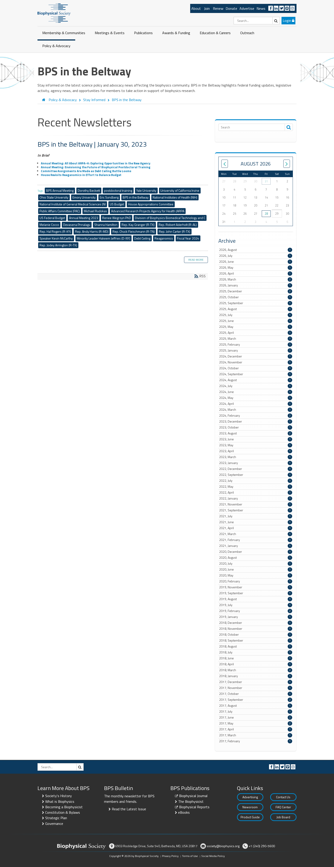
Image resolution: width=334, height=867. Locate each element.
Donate (231, 8)
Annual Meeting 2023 (83, 217)
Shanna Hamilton (105, 224)
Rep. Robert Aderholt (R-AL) (178, 224)
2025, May (255, 327)
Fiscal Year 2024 (188, 238)
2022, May (255, 486)
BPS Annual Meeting (60, 190)
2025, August (255, 309)
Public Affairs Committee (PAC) (60, 211)
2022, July (255, 481)
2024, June (255, 392)
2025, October (255, 297)
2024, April (255, 404)
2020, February (255, 581)
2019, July (255, 605)
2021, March (255, 534)
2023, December (255, 421)
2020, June (255, 569)
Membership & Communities (63, 33)
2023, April (255, 451)
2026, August (255, 250)
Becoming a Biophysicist (64, 807)
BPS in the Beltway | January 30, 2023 (92, 144)
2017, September (255, 700)
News (261, 8)
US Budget (117, 204)
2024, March (255, 410)
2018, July (255, 652)
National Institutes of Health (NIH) (175, 197)
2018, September (255, 640)
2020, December (255, 552)
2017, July (255, 711)
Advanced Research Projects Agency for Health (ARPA (147, 211)
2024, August (255, 380)
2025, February (255, 344)
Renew (218, 8)
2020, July (255, 563)
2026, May (255, 267)
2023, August (255, 433)
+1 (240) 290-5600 (262, 846)
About (196, 8)
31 (266, 181)
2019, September (255, 593)
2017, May (255, 723)
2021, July (255, 516)
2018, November (255, 629)
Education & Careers (215, 33)
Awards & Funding (176, 33)
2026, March (255, 279)
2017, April (255, 729)
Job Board (283, 817)
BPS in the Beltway (136, 197)
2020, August (255, 558)
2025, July (255, 315)
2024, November (255, 362)
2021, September (255, 510)
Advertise (246, 8)
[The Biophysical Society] (54, 12)
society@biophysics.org (223, 846)
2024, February (255, 415)
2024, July (255, 386)
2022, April (255, 492)
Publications (143, 33)
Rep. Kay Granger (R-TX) (138, 224)
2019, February (255, 611)
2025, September (255, 303)
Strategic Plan (56, 818)
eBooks (184, 812)
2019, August (255, 599)
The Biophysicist (191, 801)
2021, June (255, 522)
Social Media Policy (213, 856)
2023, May (255, 445)
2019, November (255, 587)
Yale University (146, 190)
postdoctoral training (118, 190)
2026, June (255, 262)
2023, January (255, 463)
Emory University (84, 197)
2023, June (255, 439)
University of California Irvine (179, 190)
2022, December (255, 469)
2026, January (255, 285)
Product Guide (250, 817)
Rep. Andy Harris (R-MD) (91, 231)
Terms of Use (190, 856)
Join (207, 8)
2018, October (255, 634)
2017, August (255, 706)
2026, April (255, 273)
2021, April (255, 528)
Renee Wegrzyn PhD (116, 217)
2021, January (255, 546)
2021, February (255, 540)
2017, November (255, 688)
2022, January (255, 498)
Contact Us (283, 797)
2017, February (255, 741)
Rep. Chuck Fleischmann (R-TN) (133, 231)
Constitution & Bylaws (62, 812)
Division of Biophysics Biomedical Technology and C (170, 217)
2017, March (255, 735)
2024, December (255, 356)
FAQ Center (283, 807)
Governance (54, 823)
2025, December (255, 291)
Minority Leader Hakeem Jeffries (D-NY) (103, 238)
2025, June (255, 321)
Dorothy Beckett (89, 190)
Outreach (247, 33)
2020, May (255, 575)
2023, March (255, 457)
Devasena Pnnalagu (76, 224)
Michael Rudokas (95, 211)
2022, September (255, 475)
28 (266, 213)
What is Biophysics (59, 801)
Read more (196, 260)
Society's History (58, 795)
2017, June (255, 717)
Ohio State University (54, 197)
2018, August (255, 646)
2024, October (255, 368)
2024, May (255, 398)
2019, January (255, 617)
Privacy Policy (170, 856)
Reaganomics (164, 238)
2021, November (255, 504)
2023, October (255, 427)
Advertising (250, 797)
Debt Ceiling (142, 238)
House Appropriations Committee (150, 204)
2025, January (255, 350)
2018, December (255, 623)
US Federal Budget (52, 217)
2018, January (255, 676)
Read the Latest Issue (129, 809)
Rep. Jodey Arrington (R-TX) (58, 245)
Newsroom (250, 807)
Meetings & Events (110, 33)
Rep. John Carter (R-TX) (174, 231)
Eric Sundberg (109, 197)
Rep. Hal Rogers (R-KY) (55, 231)
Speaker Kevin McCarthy (56, 238)
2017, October (255, 694)
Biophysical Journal (193, 795)
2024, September (255, 374)
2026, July (255, 256)
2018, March (255, 670)
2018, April (255, 664)
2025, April (255, 333)
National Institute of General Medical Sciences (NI (73, 204)
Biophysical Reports (194, 807)
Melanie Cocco (49, 224)
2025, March (255, 339)
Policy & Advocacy (56, 45)
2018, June (255, 658)
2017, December (255, 682)
